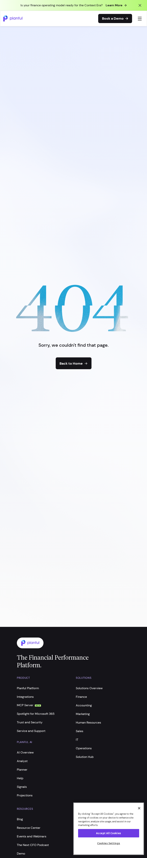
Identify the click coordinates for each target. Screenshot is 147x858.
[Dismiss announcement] (139, 5)
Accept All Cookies (108, 833)
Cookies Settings (108, 843)
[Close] (139, 808)
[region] (108, 829)
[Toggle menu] (140, 18)
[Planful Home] (69, 643)
